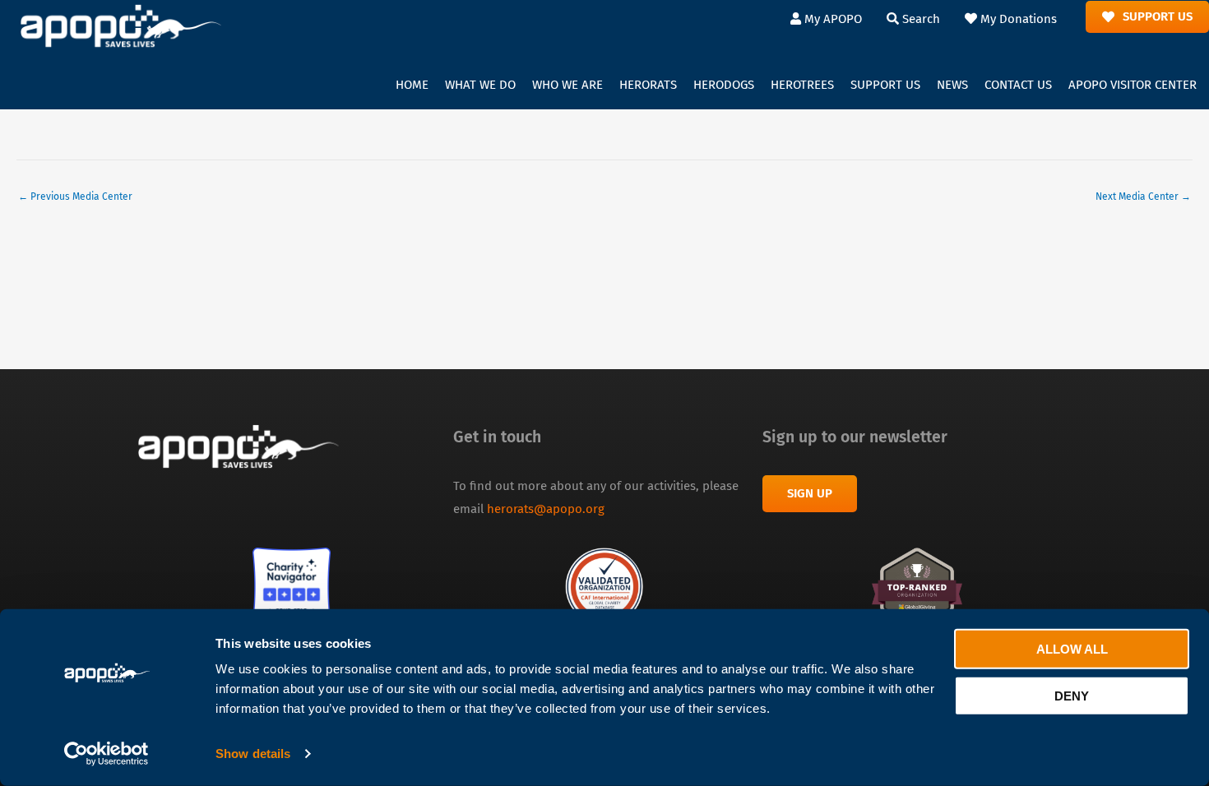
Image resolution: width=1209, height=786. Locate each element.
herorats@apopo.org (545, 509)
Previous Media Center (75, 196)
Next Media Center (1143, 196)
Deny (1071, 695)
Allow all (1072, 649)
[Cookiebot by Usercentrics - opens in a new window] (106, 754)
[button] (480, 85)
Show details (252, 754)
